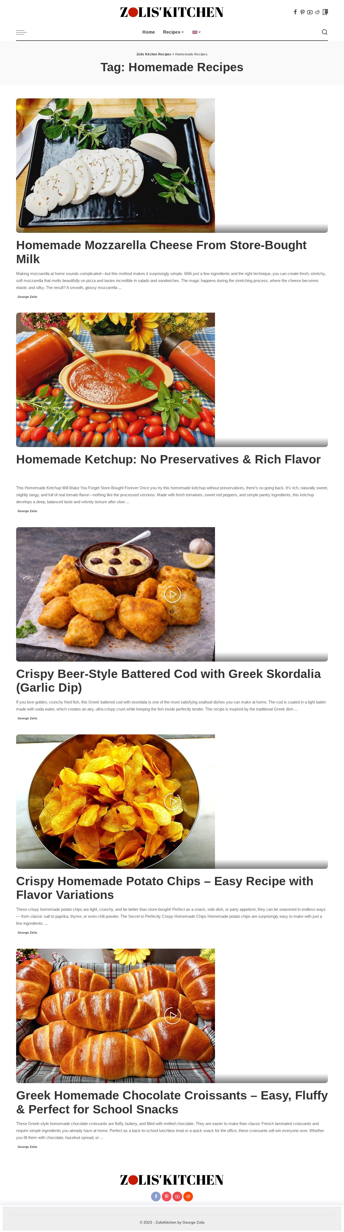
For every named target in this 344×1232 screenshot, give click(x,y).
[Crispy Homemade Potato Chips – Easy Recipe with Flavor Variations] (115, 801)
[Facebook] (295, 12)
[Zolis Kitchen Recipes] (172, 12)
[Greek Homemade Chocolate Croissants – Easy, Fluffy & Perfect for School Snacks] (115, 1015)
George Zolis (27, 296)
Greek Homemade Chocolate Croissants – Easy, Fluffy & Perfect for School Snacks (172, 1102)
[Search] (324, 32)
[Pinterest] (302, 12)
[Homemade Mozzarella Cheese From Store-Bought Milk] (115, 165)
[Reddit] (317, 12)
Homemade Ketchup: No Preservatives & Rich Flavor (168, 459)
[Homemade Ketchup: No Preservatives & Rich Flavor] (115, 379)
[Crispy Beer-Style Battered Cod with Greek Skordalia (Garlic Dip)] (115, 594)
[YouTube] (310, 12)
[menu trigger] (24, 32)
